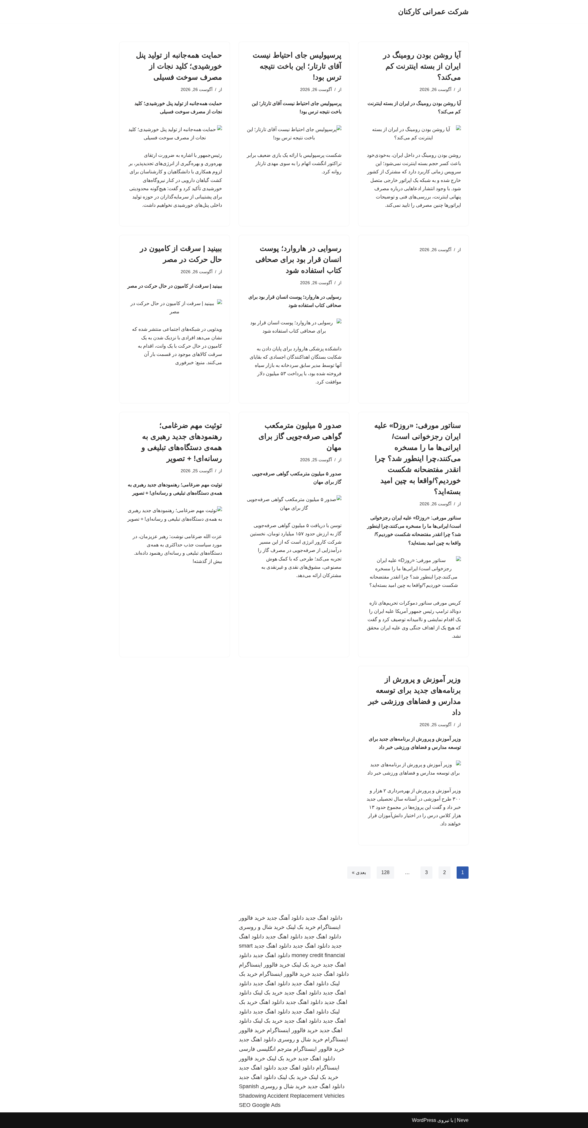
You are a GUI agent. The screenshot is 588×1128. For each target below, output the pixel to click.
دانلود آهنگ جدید (285, 918)
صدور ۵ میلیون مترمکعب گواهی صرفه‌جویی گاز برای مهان (299, 436)
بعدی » (359, 872)
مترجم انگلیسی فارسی (265, 1049)
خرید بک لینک (301, 927)
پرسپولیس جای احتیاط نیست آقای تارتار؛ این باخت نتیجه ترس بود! (297, 66)
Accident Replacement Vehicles (306, 1096)
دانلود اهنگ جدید (323, 918)
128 (385, 872)
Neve (463, 1120)
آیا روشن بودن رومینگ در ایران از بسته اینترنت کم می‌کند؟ (422, 66)
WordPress (424, 1120)
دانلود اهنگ (271, 1002)
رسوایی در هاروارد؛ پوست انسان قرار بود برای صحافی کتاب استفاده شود (298, 259)
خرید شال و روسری (262, 927)
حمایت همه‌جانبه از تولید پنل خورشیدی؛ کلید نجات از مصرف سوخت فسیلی (179, 66)
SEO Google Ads (260, 1105)
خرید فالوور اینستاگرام (264, 965)
